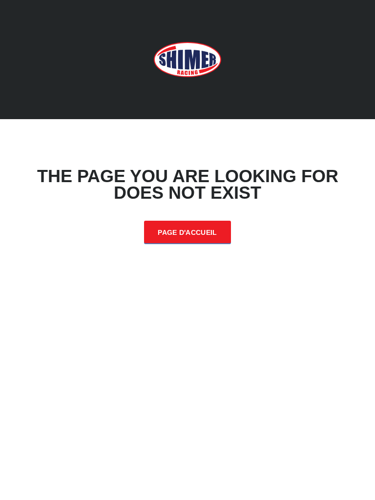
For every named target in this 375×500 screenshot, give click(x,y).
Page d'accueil (187, 232)
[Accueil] (187, 58)
